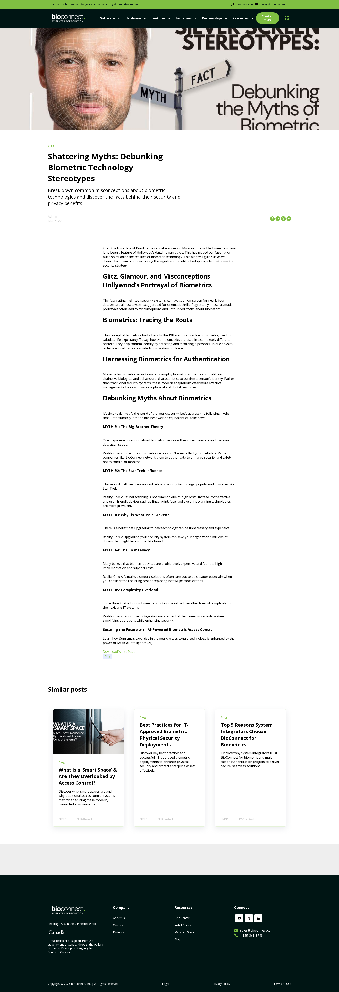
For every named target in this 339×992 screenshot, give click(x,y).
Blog (107, 656)
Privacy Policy (221, 984)
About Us (119, 918)
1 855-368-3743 (251, 935)
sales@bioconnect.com (273, 4)
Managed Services (186, 932)
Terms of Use (282, 984)
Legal (165, 984)
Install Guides (182, 925)
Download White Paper (120, 651)
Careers (118, 925)
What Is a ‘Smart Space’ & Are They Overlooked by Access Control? (88, 776)
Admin (52, 216)
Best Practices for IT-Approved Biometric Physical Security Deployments (164, 734)
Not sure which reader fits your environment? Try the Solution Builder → (97, 4)
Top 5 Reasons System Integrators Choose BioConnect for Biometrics (246, 734)
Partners (118, 932)
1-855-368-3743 (244, 4)
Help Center (181, 918)
